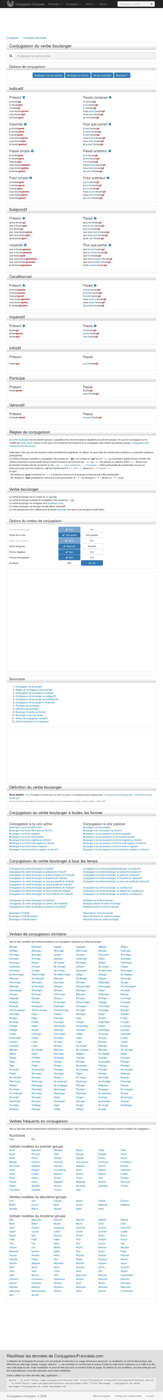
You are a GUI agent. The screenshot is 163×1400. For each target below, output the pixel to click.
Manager (102, 1045)
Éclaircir (125, 1200)
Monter (79, 1173)
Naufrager (59, 1053)
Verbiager (14, 1109)
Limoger (13, 1041)
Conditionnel (20, 276)
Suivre (101, 1267)
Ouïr (78, 1251)
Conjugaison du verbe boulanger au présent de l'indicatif (37, 871)
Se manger (81, 1045)
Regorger (103, 1085)
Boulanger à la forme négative (24, 833)
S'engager (126, 1002)
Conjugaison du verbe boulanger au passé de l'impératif (37, 906)
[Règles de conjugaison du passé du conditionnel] (95, 285)
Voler (78, 1189)
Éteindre (125, 1279)
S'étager (125, 1014)
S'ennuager (104, 1006)
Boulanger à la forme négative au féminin (30, 839)
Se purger (37, 1073)
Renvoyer (125, 1181)
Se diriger (125, 990)
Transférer (14, 1189)
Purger (12, 1073)
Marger (124, 1045)
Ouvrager (125, 1057)
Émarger (80, 998)
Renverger (37, 1093)
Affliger (124, 946)
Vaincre (35, 1275)
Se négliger (104, 1053)
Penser (57, 1177)
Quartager (59, 1073)
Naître (57, 1251)
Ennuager (81, 1006)
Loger (79, 1041)
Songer (79, 1097)
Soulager (102, 1097)
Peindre (35, 1255)
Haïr (34, 1200)
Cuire (101, 1223)
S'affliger (13, 950)
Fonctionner (60, 1169)
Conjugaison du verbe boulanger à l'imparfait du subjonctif (112, 878)
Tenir (34, 1271)
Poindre (102, 1255)
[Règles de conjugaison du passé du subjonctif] (95, 218)
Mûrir (56, 1204)
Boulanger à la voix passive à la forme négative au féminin (112, 839)
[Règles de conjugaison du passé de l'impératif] (95, 326)
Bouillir (57, 1223)
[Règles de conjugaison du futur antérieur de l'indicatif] (108, 178)
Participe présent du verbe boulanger (101, 903)
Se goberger (82, 1025)
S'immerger (59, 1033)
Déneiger (80, 982)
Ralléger (102, 1073)
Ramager (36, 1077)
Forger (124, 1018)
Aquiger (58, 954)
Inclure (101, 1243)
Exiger (35, 1018)
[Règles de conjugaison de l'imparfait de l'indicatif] (25, 124)
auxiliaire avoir (56, 503)
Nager (35, 1053)
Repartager (59, 1093)
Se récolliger (104, 1081)
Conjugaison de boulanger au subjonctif (36, 696)
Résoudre (59, 1263)
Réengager (37, 1085)
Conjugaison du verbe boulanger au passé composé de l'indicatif (41, 874)
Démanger (126, 978)
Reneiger (80, 1089)
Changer (36, 966)
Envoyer (36, 1154)
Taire (11, 1271)
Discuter (58, 1165)
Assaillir (102, 1219)
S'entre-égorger (17, 1010)
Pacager (58, 1061)
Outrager (102, 1057)
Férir (78, 1239)
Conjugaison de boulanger (29, 686)
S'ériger (58, 1014)
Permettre (126, 1283)
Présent (15, 97)
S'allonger (126, 950)
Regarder (81, 1181)
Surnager (80, 1101)
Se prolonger (38, 1069)
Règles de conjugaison (29, 432)
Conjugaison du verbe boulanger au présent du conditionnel (113, 890)
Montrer (102, 1173)
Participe (17, 378)
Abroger (13, 946)
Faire (34, 1239)
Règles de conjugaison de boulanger (34, 689)
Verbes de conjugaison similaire (31, 718)
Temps (103, 4)
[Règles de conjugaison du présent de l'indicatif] (23, 97)
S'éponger (14, 1014)
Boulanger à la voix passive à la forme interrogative (109, 836)
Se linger (58, 1041)
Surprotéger (104, 1101)
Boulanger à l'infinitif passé (22, 919)
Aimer (12, 1150)
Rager (79, 1073)
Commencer (82, 1161)
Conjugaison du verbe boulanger (40, 45)
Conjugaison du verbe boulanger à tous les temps (53, 860)
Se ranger (81, 1077)
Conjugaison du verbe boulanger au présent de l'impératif (38, 903)
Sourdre (80, 1267)
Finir (11, 1200)
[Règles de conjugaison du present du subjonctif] (23, 218)
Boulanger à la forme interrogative (26, 836)
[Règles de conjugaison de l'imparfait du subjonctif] (25, 245)
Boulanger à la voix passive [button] (48, 75)
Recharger (81, 1081)
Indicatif (16, 88)
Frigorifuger (104, 1021)
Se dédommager (62, 974)
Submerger (15, 1101)
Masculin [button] (70, 546)
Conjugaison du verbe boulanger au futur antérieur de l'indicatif (41, 893)
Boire (11, 1223)
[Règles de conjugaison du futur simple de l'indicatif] (30, 178)
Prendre (13, 1259)
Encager (36, 1002)
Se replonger (104, 1093)
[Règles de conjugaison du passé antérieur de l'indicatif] (109, 151)
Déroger (58, 986)
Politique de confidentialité (128, 1395)
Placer (35, 1158)
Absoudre (36, 1219)
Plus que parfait (95, 123)
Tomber (124, 1185)
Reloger (125, 1085)
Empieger (14, 1002)
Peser (12, 1158)
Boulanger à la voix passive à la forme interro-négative (110, 846)
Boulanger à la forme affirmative (25, 827)
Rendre (13, 1263)
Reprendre (14, 1290)
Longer (124, 1041)
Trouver (58, 1189)
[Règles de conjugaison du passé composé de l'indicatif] (110, 97)
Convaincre (37, 1279)
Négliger (80, 1053)
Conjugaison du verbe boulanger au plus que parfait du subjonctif (116, 881)
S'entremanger (61, 1010)
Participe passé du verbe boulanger (101, 906)
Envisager (103, 1010)
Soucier (57, 1185)
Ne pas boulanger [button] (102, 75)
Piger (11, 1065)
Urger (57, 1105)
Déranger (14, 986)
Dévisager (81, 990)
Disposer (80, 1165)
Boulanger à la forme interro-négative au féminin (33, 849)
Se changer (59, 966)
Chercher (58, 1161)
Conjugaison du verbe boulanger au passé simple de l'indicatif (40, 884)
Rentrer (102, 1181)
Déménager (15, 982)
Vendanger (126, 1105)
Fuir (33, 1243)
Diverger (13, 994)
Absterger (36, 946)
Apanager (36, 954)
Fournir (35, 1204)
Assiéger (58, 1150)
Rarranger (103, 1077)
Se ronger (14, 1097)
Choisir (101, 1200)
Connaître (126, 1227)
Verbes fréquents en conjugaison (32, 721)
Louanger (14, 1045)
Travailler (36, 1189)
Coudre (35, 1227)
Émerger (102, 998)
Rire (56, 1259)
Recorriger (126, 1081)
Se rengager (127, 1089)
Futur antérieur (94, 177)
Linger (35, 1041)
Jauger (35, 1037)
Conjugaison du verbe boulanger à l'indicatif (31, 868)
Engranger (59, 1006)
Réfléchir (125, 1204)
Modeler (102, 1154)
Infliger (79, 1033)
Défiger (79, 974)
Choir (123, 1223)
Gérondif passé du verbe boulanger (101, 919)
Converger (14, 970)
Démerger (37, 982)
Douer (12, 1154)
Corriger (36, 970)
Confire (102, 1227)
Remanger (37, 1089)
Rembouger (60, 1089)
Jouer (12, 1173)
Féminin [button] (92, 546)
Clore (12, 1227)
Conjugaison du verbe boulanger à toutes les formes (56, 812)
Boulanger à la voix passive (97, 827)
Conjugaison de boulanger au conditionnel (37, 699)
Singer (57, 1097)
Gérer (79, 1169)
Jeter (56, 1154)
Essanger (81, 1014)
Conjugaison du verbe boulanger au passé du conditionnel (112, 893)
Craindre (102, 1231)
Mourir (79, 1247)
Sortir (79, 1290)
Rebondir (103, 1204)
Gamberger (59, 1025)
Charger (80, 966)
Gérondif (17, 405)
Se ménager (127, 1049)
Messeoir (13, 1251)
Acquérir (58, 1219)
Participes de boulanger (27, 705)
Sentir (34, 1267)
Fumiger (125, 1021)
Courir (12, 1231)
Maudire (125, 1247)
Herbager (81, 1029)
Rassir (79, 1259)
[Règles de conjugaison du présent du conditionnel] (23, 285)
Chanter (36, 1161)
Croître (79, 1231)
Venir (11, 1294)
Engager (102, 1002)
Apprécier (36, 1150)
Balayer (13, 1161)
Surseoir (125, 1267)
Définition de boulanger (27, 708)
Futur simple (18, 177)
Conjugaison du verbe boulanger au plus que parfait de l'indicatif (41, 881)
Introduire (36, 1283)
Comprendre (127, 1275)
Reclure (124, 1259)
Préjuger (102, 1065)
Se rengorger (16, 1093)
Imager (12, 1033)
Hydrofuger (104, 1029)
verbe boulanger (20, 439)
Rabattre (36, 1286)
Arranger (80, 954)
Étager (101, 1014)
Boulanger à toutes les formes (31, 711)
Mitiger (12, 1053)
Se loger (102, 1041)
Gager (35, 1025)
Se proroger (127, 1069)
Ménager (102, 1049)
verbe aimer (26, 442)
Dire (34, 1235)
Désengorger (15, 990)
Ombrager (59, 1057)
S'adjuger (81, 946)
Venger (79, 1105)
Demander (14, 1165)
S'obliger (36, 1057)
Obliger (13, 1057)
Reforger (80, 1085)
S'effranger (103, 994)
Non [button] (70, 551)
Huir (78, 1243)
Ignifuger (125, 1029)
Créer (123, 1150)
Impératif (17, 317)
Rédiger (13, 1085)
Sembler (36, 1185)
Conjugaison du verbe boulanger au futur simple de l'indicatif (39, 890)
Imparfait (16, 123)
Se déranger (38, 986)
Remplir (13, 1208)
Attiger (101, 958)
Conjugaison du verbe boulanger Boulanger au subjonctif (111, 868)
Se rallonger (15, 1077)
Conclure (80, 1227)
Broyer (79, 1150)
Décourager (127, 970)
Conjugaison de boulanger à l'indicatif (34, 692)
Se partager (104, 1061)
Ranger (57, 1077)
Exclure (13, 1283)
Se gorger (126, 1025)
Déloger (102, 978)
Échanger (36, 994)
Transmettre (127, 1290)
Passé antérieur (95, 150)
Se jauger (59, 1037)
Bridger (102, 962)
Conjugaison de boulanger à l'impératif (35, 702)
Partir (79, 1283)
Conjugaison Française (30, 4)
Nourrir (79, 1204)
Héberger (58, 1029)
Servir (57, 1267)
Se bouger (59, 962)
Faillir (12, 1239)
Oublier (124, 1173)
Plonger (58, 1065)
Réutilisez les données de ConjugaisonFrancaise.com (55, 1355)
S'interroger (15, 1037)
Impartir (58, 1200)
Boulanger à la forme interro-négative (28, 846)
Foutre (124, 1239)
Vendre (35, 1294)
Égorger (125, 994)
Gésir (56, 1243)
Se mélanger (82, 1049)
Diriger (101, 990)
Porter (79, 1177)
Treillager (36, 1105)
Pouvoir (13, 1255)
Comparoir (59, 1227)
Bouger (35, 962)
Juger (79, 1037)
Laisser (35, 1173)
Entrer (12, 1169)
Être (34, 1139)
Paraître (58, 1283)
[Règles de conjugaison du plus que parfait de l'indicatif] (110, 124)
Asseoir (124, 1219)
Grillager (13, 1029)
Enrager (125, 1006)
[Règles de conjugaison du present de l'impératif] (23, 326)
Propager (58, 1069)
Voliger (57, 1109)
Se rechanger (60, 1081)
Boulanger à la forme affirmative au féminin (31, 830)
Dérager (125, 982)
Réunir (35, 1208)
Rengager (103, 1089)
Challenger (14, 966)
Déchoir (58, 1235)
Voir (100, 1271)
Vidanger (36, 1109)
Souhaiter (81, 1185)
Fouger (35, 1021)
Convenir (13, 1279)
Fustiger (13, 1025)
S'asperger (81, 958)
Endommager (83, 1002)
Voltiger (80, 1109)
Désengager (104, 986)
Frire (11, 1243)
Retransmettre (39, 1290)
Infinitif (15, 348)
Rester (12, 1185)
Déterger (58, 990)
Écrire (124, 1235)
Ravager (125, 1077)
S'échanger (59, 994)
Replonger (81, 1093)
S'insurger (103, 1033)
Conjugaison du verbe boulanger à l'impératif (31, 900)
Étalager (13, 1018)
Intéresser (126, 1169)
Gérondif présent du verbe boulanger (101, 916)
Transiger (14, 1105)
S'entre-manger (39, 1010)
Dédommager (38, 974)
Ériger (35, 1014)
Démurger (59, 982)
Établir (12, 1204)
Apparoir (80, 1219)
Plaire (57, 1255)
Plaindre (13, 1286)
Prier (100, 1177)
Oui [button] (92, 551)
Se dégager (126, 974)
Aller (11, 1219)
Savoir (124, 1263)
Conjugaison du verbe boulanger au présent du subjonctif (112, 871)
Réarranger (15, 1081)
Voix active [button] (71, 535)
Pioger (35, 1065)
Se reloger (14, 1089)
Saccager (36, 1097)
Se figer (102, 1018)
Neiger (124, 1053)
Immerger (36, 1033)
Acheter (58, 1158)
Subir (101, 1208)
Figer (78, 1018)
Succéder (103, 1185)
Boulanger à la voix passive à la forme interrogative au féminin (114, 843)
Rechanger (37, 1081)
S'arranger (103, 954)
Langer (124, 1037)
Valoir (12, 1275)
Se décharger (105, 970)
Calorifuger (126, 962)
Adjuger (58, 946)
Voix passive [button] (92, 535)
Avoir (11, 1139)
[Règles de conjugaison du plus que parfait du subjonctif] (110, 245)
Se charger (104, 966)
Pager (12, 1061)
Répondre (126, 1286)
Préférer (125, 1177)
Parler (12, 1177)
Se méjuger (37, 1049)
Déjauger (58, 978)
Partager (80, 1061)
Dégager (102, 974)
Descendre (59, 1279)
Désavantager (83, 986)
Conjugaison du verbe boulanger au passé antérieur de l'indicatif (41, 887)
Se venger (103, 1105)
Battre (35, 1223)
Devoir (12, 1235)
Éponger (125, 1010)
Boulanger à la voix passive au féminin (102, 830)
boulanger (62, 509)
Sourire (102, 1290)
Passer (35, 1177)
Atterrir (79, 1200)
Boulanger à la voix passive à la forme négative (107, 833)
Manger (58, 1045)
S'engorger (37, 1006)
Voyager (102, 1109)
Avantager (126, 958)
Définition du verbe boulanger (35, 787)
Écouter (124, 1165)
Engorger (14, 1006)
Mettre (57, 1247)
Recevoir (102, 1259)
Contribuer (126, 1161)
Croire (57, 1231)
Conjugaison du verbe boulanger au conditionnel (107, 887)
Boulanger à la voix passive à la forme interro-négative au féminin (116, 849)
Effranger (80, 994)
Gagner (102, 1169)
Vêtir (56, 1275)
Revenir (58, 1290)
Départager (104, 982)
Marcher (58, 1173)
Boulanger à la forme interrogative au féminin (32, 843)
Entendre (103, 1279)
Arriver (124, 1158)
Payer (124, 1154)
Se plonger (81, 1065)
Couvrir (35, 1231)
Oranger (80, 1057)
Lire (33, 1247)
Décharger (81, 970)
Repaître (36, 1263)
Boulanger (54, 4)
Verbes (89, 4)
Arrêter (101, 1158)
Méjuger (13, 1049)
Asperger (58, 958)
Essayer (36, 1169)
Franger (80, 1021)
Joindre (13, 1247)
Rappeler (58, 1181)
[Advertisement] (81, 21)
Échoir (101, 1235)
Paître (124, 1251)
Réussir (57, 1208)
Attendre (102, 1275)
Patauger (125, 1061)
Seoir (11, 1267)
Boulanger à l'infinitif (19, 912)
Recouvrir (59, 1286)
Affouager (36, 950)
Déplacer (36, 1165)
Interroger (126, 1033)
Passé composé (95, 97)
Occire (101, 1251)
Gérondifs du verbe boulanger (98, 912)
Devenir (80, 1279)
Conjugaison (72, 4)
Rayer (35, 1181)
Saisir (79, 1208)
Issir (123, 1243)
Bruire (79, 1223)
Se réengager (61, 1085)
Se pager (36, 1061)
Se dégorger (38, 978)
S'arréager (126, 954)
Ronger (124, 1093)
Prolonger (14, 1069)
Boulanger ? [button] (122, 75)
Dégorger (14, 978)
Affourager (59, 950)
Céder (101, 1150)
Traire (57, 1271)
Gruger (35, 1029)
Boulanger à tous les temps (29, 715)
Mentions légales (101, 1395)
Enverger (80, 1010)
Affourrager (81, 950)
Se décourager (16, 974)
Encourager (60, 1002)
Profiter (13, 1181)
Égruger (36, 998)
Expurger (58, 1018)
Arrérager (14, 958)
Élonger (58, 998)
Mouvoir (102, 1247)
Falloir (57, 1239)
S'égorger (14, 998)
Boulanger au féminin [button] (78, 75)
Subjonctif (18, 209)
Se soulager (127, 1097)
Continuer (103, 1161)
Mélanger (58, 1049)
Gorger (102, 1025)
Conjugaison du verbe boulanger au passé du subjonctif (111, 874)
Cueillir (124, 1231)
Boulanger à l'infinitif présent (23, 916)
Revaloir (80, 1263)
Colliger (124, 966)
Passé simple (19, 150)
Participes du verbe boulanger (98, 900)
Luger (34, 1045)
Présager (125, 1065)
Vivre (78, 1271)
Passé (88, 218)
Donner (102, 1165)
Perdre (101, 1283)
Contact (150, 1395)
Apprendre (81, 1275)
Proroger (102, 1069)
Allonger (102, 950)
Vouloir (124, 1271)
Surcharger (59, 1101)
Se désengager (128, 986)
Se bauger (14, 962)
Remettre (103, 1286)
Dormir (79, 1235)
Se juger (102, 1037)
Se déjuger (81, 978)
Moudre (35, 1251)
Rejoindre (81, 1286)
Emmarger (126, 998)
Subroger (36, 1101)
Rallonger (125, 1073)
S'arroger (36, 958)
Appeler (80, 1158)
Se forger (14, 1021)
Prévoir (35, 1259)
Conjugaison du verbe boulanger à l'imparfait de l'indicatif (38, 878)
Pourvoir (125, 1255)
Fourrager (59, 1021)
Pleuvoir (80, 1255)
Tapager (125, 1101)
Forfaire (102, 1239)
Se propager (82, 1069)
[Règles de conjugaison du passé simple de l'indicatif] (32, 151)
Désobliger (37, 990)
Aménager (14, 954)
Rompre (102, 1263)
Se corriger (59, 970)
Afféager (102, 946)
